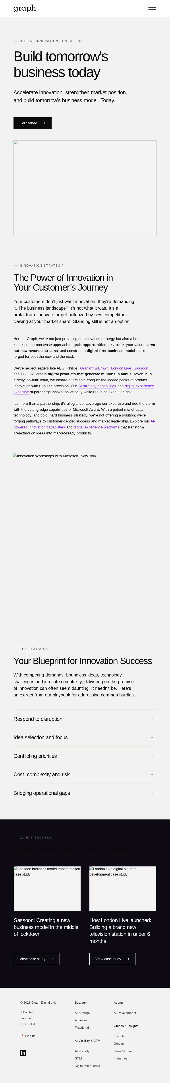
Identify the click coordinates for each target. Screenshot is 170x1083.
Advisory (81, 1020)
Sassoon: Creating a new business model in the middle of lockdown (46, 927)
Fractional (82, 1027)
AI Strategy (82, 1013)
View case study (32, 959)
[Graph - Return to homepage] (25, 8)
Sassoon (141, 368)
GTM (78, 1058)
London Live (121, 368)
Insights (119, 1036)
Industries (121, 1058)
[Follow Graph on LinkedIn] (23, 1053)
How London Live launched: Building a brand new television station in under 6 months (120, 930)
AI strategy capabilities (97, 386)
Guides (119, 1043)
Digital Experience (87, 1065)
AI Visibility (82, 1051)
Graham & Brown (94, 368)
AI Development (125, 1013)
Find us (30, 1036)
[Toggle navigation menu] (152, 8)
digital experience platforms (96, 427)
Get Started (28, 123)
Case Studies (123, 1051)
